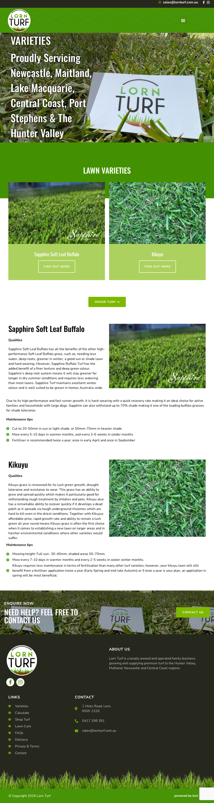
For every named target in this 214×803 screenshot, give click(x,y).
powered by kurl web (189, 796)
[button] (183, 20)
